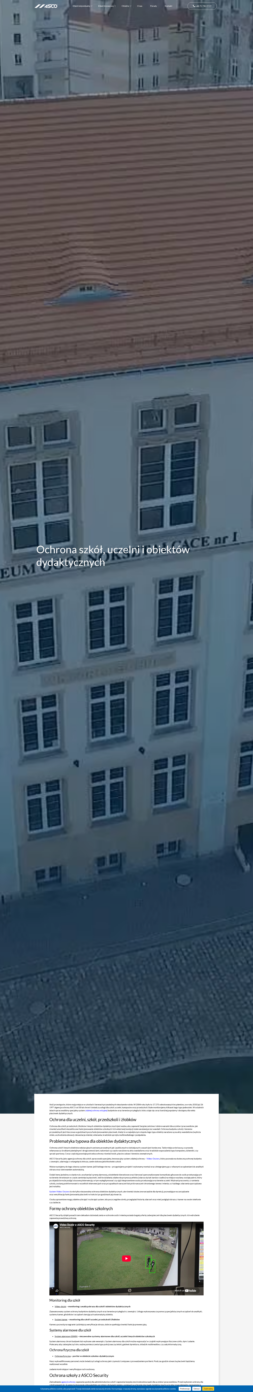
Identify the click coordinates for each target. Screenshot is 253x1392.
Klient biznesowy (106, 6)
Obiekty (125, 6)
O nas (139, 6)
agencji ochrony (68, 1382)
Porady (153, 6)
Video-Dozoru (153, 1158)
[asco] (46, 5)
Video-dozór (60, 1306)
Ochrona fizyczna (63, 1356)
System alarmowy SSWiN (66, 1336)
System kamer (61, 1319)
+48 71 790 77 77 (203, 6)
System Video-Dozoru (59, 1191)
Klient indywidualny (81, 6)
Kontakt (168, 6)
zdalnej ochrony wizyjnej (96, 1110)
